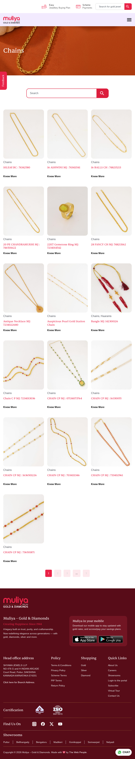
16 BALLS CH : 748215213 (106, 167)
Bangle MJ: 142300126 (104, 321)
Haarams (106, 316)
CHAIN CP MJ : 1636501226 (20, 475)
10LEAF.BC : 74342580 (16, 167)
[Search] (128, 6)
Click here (8, 682)
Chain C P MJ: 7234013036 (19, 398)
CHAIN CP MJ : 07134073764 (64, 398)
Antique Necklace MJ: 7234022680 (17, 323)
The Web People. (78, 752)
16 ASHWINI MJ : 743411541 (63, 167)
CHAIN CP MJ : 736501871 (19, 552)
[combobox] (109, 6)
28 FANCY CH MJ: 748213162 (108, 244)
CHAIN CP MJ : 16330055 (106, 398)
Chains (7, 162)
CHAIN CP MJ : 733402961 (107, 475)
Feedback (3, 81)
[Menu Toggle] (129, 19)
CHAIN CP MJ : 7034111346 (63, 475)
